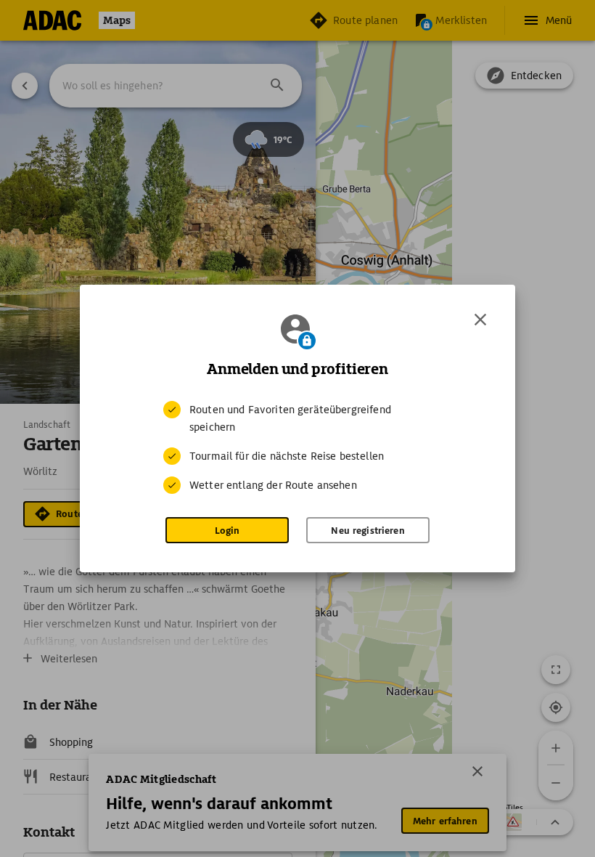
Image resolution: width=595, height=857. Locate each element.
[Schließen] (480, 319)
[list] (297, 447)
